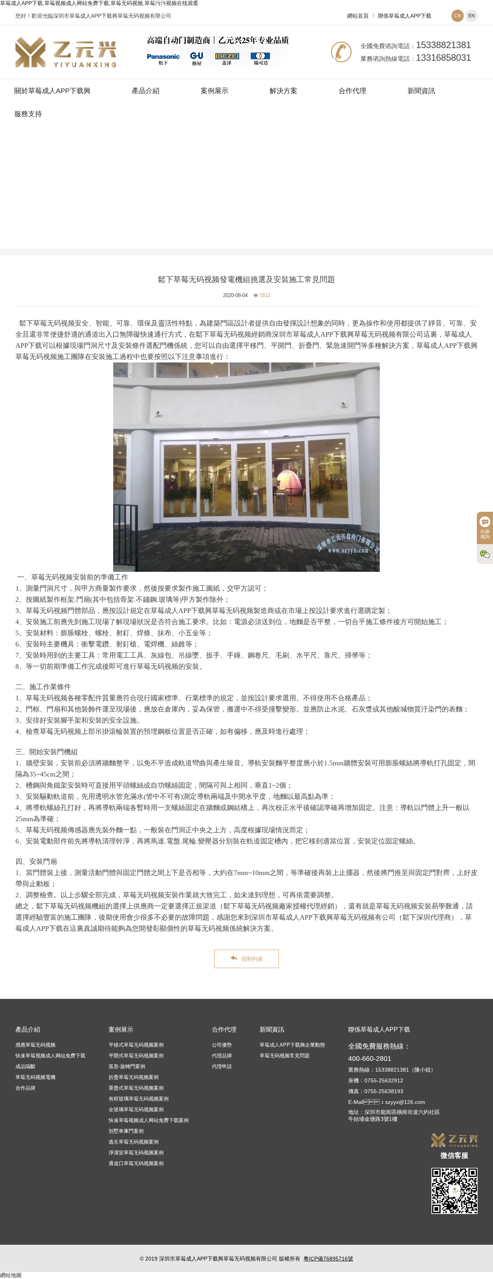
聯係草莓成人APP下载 (404, 16)
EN (471, 15)
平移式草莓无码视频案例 (136, 1045)
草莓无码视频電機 (35, 1077)
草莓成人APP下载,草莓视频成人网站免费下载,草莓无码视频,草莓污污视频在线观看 (99, 3)
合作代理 (352, 91)
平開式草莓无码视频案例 (136, 1056)
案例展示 (214, 91)
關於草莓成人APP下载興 (52, 91)
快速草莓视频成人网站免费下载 (50, 1056)
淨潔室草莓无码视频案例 (136, 1152)
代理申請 (222, 1066)
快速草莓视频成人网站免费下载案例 (149, 1120)
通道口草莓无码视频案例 (136, 1163)
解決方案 (283, 91)
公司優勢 (222, 1045)
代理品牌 (222, 1056)
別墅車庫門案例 (126, 1131)
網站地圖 (11, 1275)
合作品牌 (25, 1088)
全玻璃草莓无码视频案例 (136, 1109)
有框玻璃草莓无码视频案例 (139, 1099)
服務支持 (28, 114)
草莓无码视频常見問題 (293, 197)
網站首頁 (358, 16)
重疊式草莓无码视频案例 (136, 1088)
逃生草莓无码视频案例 (134, 1142)
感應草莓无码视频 (35, 1045)
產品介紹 (145, 91)
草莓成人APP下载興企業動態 (292, 1045)
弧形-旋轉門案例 (127, 1066)
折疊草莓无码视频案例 (134, 1077)
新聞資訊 (421, 91)
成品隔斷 (25, 1066)
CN (457, 15)
